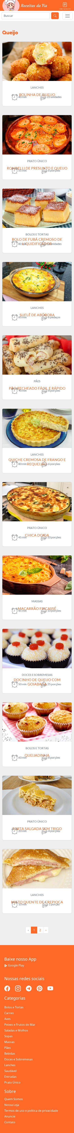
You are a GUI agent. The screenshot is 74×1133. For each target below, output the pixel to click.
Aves (7, 1019)
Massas (9, 1042)
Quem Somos (13, 1099)
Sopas (8, 1036)
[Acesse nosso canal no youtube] (50, 988)
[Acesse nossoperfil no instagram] (18, 988)
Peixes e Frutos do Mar (19, 1025)
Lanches (9, 1065)
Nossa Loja (11, 1105)
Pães (7, 1048)
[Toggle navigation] (68, 16)
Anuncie (9, 1116)
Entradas (10, 1077)
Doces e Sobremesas (18, 1059)
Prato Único (12, 1082)
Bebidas (9, 1053)
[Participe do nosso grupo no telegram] (29, 988)
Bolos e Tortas (14, 1007)
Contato (9, 1122)
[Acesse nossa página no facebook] (7, 988)
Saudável (10, 1071)
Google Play (16, 965)
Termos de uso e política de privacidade (31, 1111)
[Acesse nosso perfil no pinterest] (40, 988)
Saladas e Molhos (16, 1030)
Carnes (9, 1013)
